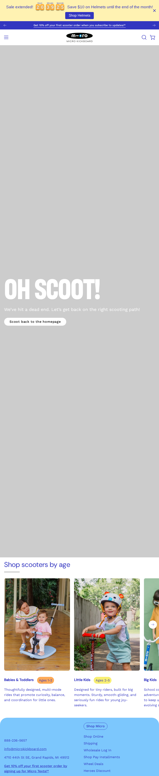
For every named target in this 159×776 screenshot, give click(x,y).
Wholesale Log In (97, 750)
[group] (79, 25)
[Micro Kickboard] (79, 37)
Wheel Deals (93, 764)
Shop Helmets (79, 15)
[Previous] (5, 25)
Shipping (91, 743)
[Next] (154, 25)
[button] (144, 37)
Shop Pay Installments (102, 757)
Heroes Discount (97, 771)
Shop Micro (95, 726)
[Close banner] (154, 10)
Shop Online (93, 736)
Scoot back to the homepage (35, 322)
